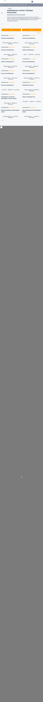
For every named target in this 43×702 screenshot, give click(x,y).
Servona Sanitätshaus (28, 61)
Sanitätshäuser (10, 4)
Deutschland (16, 4)
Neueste (38, 32)
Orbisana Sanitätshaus (7, 38)
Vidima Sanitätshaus (28, 50)
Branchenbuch (3, 4)
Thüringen (22, 4)
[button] (32, 2)
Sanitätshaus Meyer (28, 85)
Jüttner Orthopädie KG (7, 61)
